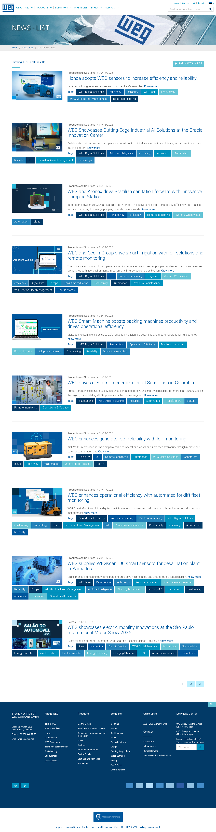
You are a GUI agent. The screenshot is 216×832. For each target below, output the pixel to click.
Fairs (82, 646)
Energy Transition (24, 653)
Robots (18, 160)
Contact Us (148, 742)
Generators (190, 457)
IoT (31, 160)
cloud (37, 221)
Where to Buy (149, 746)
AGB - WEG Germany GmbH (155, 724)
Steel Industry (117, 733)
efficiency (115, 91)
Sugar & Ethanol (118, 756)
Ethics (95, 7)
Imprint (59, 827)
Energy (114, 747)
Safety (100, 463)
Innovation (162, 153)
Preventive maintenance (129, 525)
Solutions (61, 7)
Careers (185, 3)
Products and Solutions (81, 72)
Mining (114, 760)
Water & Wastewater (188, 214)
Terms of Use (110, 827)
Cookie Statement (92, 827)
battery (191, 400)
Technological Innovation (56, 747)
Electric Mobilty (118, 646)
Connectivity (117, 214)
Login (202, 3)
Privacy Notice (72, 827)
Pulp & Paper (116, 765)
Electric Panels (84, 754)
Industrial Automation (88, 749)
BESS (143, 653)
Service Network (150, 751)
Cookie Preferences (111, 817)
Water (113, 737)
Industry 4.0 (155, 589)
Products (42, 7)
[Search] (210, 10)
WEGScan (150, 91)
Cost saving (74, 351)
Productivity (168, 91)
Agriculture (38, 283)
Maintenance (51, 463)
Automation (181, 153)
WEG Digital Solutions (91, 91)
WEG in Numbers (52, 728)
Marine (114, 728)
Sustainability (190, 646)
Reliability (132, 91)
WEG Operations (52, 742)
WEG (7, 7)
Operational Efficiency (142, 344)
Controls (82, 745)
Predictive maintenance (147, 283)
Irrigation (153, 276)
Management (51, 737)
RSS (122, 827)
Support (110, 7)
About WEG (22, 7)
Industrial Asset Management (56, 160)
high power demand (49, 351)
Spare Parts (83, 763)
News (176, 3)
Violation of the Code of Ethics (157, 755)
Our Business (51, 756)
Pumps (54, 283)
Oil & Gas (115, 724)
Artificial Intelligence (121, 153)
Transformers (173, 400)
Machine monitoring (172, 344)
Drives (80, 740)
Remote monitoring (124, 98)
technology (85, 160)
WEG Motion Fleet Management (88, 98)
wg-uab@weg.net (26, 739)
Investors (80, 7)
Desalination (103, 582)
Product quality (23, 351)
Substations (86, 400)
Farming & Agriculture (120, 751)
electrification (48, 653)
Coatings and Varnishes (89, 759)
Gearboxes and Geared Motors (91, 728)
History (48, 733)
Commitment (188, 653)
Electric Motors (67, 290)
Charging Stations (123, 653)
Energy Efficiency (97, 653)
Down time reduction (76, 283)
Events (72, 622)
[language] (211, 3)
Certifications (51, 760)
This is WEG (50, 724)
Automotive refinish (163, 653)
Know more (150, 86)
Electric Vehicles (72, 653)
